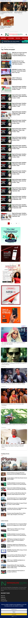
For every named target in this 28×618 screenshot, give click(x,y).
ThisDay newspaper (10, 47)
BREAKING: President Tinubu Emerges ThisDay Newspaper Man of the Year (19, 71)
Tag (5, 47)
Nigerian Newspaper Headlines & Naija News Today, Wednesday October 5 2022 (19, 147)
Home (2, 47)
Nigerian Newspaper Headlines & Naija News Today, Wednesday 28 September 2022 (19, 206)
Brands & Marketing (5, 61)
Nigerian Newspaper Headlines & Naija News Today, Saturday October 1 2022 (19, 181)
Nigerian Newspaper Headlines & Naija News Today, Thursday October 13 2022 (19, 88)
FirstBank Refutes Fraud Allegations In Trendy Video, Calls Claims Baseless (18, 62)
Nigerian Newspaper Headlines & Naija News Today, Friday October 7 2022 (19, 130)
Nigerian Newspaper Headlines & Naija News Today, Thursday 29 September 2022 (19, 198)
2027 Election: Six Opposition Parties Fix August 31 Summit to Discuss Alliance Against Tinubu (16, 540)
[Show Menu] (1, 35)
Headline (3, 78)
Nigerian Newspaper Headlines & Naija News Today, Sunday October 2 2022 (19, 172)
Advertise (3, 597)
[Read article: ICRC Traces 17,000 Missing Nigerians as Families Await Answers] (3, 561)
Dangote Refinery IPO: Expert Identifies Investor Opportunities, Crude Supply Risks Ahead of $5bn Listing (16, 566)
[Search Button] (26, 35)
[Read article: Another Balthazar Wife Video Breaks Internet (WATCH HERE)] (3, 479)
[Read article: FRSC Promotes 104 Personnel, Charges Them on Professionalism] (3, 530)
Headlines (3, 38)
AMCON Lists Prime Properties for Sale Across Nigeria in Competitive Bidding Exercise (19, 54)
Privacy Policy (4, 600)
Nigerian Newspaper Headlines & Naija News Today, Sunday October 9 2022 (19, 122)
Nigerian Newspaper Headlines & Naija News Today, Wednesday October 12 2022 (19, 96)
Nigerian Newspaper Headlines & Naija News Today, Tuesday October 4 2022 (19, 156)
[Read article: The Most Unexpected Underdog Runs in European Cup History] (3, 572)
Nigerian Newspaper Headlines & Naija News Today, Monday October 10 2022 (19, 113)
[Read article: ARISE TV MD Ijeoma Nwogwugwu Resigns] (6, 81)
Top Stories (11, 38)
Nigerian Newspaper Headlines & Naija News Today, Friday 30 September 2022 (19, 189)
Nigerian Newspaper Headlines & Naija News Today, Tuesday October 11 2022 (19, 105)
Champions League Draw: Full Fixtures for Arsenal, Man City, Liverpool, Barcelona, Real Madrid (16, 546)
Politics (18, 38)
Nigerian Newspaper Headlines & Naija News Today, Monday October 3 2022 (19, 164)
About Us (3, 595)
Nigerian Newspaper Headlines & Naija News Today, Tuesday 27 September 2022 (19, 215)
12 (16, 223)
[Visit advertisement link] (14, 41)
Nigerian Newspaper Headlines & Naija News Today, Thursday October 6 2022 (19, 139)
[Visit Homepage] (14, 34)
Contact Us (3, 599)
